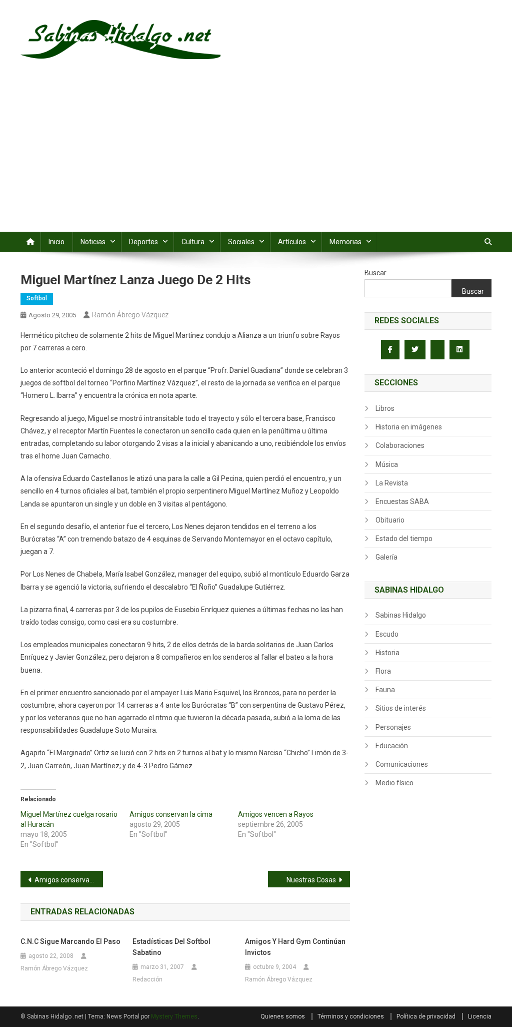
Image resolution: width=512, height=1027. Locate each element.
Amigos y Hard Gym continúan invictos (295, 946)
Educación (392, 746)
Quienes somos (282, 1016)
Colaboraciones (400, 445)
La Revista (392, 483)
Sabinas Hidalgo (401, 615)
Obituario (390, 520)
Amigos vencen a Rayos (276, 814)
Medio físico (395, 783)
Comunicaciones (402, 764)
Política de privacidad (426, 1016)
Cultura (193, 242)
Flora (383, 671)
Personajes (393, 727)
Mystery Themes (174, 1016)
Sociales (241, 242)
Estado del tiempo (404, 539)
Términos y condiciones (351, 1016)
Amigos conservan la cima (171, 814)
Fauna (385, 690)
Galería (387, 557)
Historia (388, 653)
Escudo (387, 634)
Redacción (147, 979)
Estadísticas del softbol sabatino (171, 946)
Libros (385, 408)
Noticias (93, 242)
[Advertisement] (256, 157)
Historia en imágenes (409, 427)
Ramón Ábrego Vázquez (130, 315)
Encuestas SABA (402, 501)
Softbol (36, 298)
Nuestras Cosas (311, 880)
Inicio (56, 242)
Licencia (480, 1016)
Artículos (292, 242)
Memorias (346, 242)
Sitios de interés (401, 708)
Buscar (375, 273)
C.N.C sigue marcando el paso (70, 941)
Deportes (143, 242)
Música (387, 464)
